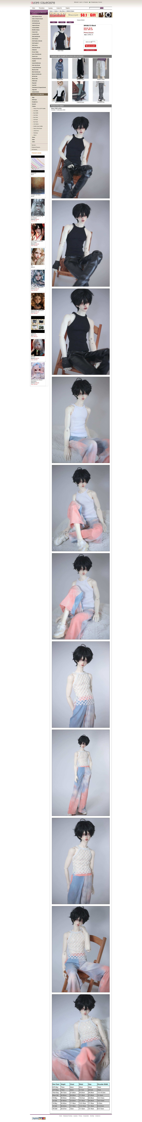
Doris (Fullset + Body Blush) (37, 287)
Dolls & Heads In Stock (37, 18)
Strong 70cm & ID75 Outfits (39, 108)
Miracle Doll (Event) (36, 74)
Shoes (33, 137)
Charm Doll (34, 32)
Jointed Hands (35, 91)
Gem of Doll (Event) (36, 54)
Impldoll (34, 60)
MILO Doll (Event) (36, 72)
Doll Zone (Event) (36, 47)
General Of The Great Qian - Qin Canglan (37, 242)
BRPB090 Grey (101, 102)
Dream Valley (35, 52)
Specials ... (34, 145)
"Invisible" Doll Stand (35, 194)
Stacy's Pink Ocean (37, 128)
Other (33, 139)
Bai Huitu (33, 356)
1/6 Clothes (36, 124)
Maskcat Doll (35, 69)
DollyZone (34, 49)
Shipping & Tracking (67, 1116)
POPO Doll (34, 80)
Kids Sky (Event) (36, 65)
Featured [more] (36, 153)
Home (33, 8)
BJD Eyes (34, 99)
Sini (32, 265)
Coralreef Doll (35, 34)
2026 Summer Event (37, 16)
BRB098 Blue (60, 79)
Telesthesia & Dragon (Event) (39, 87)
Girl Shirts (35, 115)
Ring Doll (34, 83)
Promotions (41, 8)
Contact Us (59, 8)
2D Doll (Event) (35, 21)
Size (85, 34)
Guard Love (35, 56)
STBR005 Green (80, 102)
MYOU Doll (34, 76)
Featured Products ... (36, 147)
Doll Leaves (35, 45)
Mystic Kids (35, 78)
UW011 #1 (33, 333)
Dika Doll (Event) (36, 36)
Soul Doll (34, 85)
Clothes (56, 11)
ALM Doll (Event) (36, 23)
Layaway (50, 8)
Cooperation (86, 1116)
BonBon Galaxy (35, 29)
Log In (80, 2)
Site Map (92, 1116)
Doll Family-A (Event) (37, 41)
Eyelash (34, 104)
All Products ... (35, 149)
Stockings (35, 133)
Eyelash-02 (33, 173)
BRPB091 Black (80, 79)
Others (34, 135)
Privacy (80, 1116)
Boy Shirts (62, 11)
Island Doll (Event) (36, 63)
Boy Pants (35, 121)
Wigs (33, 97)
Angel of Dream (35, 25)
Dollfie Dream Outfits (38, 126)
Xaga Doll (34, 89)
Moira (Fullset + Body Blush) (37, 310)
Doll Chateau (35, 38)
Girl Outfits (35, 110)
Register (86, 2)
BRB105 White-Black (60, 102)
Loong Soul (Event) (36, 67)
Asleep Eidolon (35, 27)
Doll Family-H (35, 43)
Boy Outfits (35, 113)
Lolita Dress (36, 130)
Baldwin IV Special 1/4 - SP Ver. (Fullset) (37, 217)
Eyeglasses (35, 101)
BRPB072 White (101, 79)
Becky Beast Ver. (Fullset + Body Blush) (37, 380)
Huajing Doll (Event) (36, 58)
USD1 (33, 141)
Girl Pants (35, 119)
